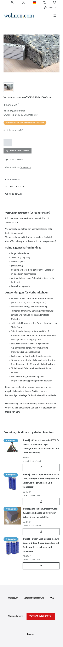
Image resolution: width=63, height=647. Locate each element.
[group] (12, 447)
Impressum (12, 598)
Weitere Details (14, 194)
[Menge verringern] (21, 142)
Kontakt (30, 634)
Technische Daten (14, 187)
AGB (52, 598)
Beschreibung (13, 180)
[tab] (13, 179)
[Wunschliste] (54, 2)
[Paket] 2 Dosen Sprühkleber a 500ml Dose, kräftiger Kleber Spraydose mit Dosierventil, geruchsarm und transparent (41, 481)
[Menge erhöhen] (15, 142)
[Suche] (44, 2)
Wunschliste (17, 159)
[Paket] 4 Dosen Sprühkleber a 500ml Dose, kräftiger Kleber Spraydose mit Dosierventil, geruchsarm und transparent (41, 545)
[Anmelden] (12, 2)
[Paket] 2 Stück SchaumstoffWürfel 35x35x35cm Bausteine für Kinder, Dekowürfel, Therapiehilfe (40, 513)
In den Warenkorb (19, 151)
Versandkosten (25, 167)
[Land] (34, 2)
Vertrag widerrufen (40, 616)
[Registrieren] (23, 2)
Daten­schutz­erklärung (34, 598)
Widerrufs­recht (15, 616)
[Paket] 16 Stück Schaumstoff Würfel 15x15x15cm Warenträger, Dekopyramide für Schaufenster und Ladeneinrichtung (41, 446)
